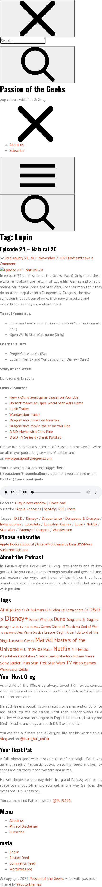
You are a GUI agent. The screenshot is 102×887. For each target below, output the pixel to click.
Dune (59, 619)
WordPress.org (20, 869)
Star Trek (39, 663)
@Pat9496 (61, 800)
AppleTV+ (21, 610)
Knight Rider (65, 632)
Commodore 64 (77, 610)
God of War (89, 626)
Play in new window (30, 502)
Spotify (49, 508)
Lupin (78, 524)
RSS (61, 508)
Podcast (74, 257)
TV (69, 662)
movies (34, 649)
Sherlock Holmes (71, 656)
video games (84, 663)
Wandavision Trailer (24, 414)
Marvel (44, 640)
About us (16, 144)
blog (4, 738)
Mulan (47, 649)
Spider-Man (19, 663)
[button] (37, 18)
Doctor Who (37, 619)
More (71, 508)
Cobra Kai (58, 610)
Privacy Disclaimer (23, 826)
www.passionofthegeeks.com (28, 458)
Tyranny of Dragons (34, 529)
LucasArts (32, 524)
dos (50, 619)
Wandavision (62, 529)
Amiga (7, 609)
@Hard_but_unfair (34, 738)
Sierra (89, 656)
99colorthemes (28, 884)
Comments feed (22, 863)
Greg (8, 257)
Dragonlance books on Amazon (34, 420)
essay (4, 626)
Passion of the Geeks (32, 88)
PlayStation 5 (28, 656)
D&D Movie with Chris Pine (31, 431)
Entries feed (19, 857)
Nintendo (79, 649)
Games (46, 626)
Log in (14, 851)
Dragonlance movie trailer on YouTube (39, 425)
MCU (23, 649)
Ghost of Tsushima (66, 626)
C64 (48, 610)
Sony (4, 663)
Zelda (23, 669)
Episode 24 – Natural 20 (28, 249)
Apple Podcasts (28, 508)
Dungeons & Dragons (82, 518)
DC (2, 619)
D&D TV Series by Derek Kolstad (35, 437)
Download (57, 502)
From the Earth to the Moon (24, 627)
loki (78, 632)
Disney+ (32, 518)
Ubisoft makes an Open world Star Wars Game (46, 403)
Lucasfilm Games (57, 524)
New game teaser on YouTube (43, 397)
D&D (18, 518)
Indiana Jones (10, 524)
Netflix (91, 524)
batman (37, 610)
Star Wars (7, 529)
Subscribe (16, 150)
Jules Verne (23, 632)
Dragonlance (52, 518)
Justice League (44, 632)
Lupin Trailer (19, 408)
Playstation (8, 656)
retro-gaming (48, 656)
